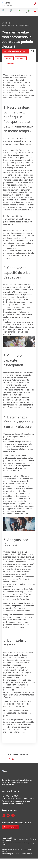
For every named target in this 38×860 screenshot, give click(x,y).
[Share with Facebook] (16, 758)
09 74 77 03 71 (12, 796)
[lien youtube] (13, 815)
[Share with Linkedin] (9, 758)
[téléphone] (34, 3)
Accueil (4, 23)
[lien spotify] (8, 815)
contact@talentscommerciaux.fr (20, 798)
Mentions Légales (8, 854)
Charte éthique (27, 854)
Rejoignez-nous (10, 827)
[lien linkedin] (3, 815)
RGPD (17, 854)
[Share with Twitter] (13, 758)
